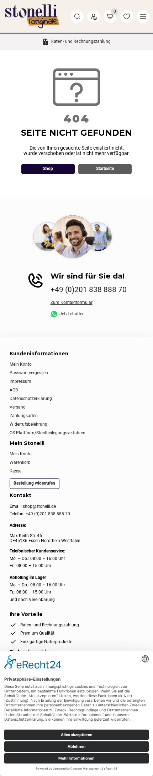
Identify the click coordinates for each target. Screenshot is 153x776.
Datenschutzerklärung (31, 398)
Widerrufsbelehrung (28, 424)
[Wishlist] (126, 16)
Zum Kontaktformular (72, 302)
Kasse (15, 471)
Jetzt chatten (72, 314)
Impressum (20, 381)
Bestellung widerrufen (34, 483)
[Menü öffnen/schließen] (143, 16)
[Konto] (93, 16)
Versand (18, 407)
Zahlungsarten (24, 415)
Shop (48, 168)
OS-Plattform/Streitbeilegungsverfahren (47, 432)
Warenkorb (20, 462)
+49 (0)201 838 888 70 (89, 289)
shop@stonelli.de (39, 506)
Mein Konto (21, 364)
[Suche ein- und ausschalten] (77, 16)
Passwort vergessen (29, 372)
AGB (14, 389)
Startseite (105, 168)
